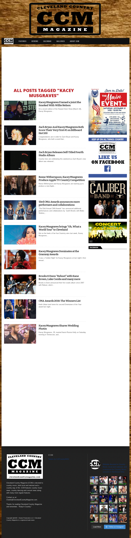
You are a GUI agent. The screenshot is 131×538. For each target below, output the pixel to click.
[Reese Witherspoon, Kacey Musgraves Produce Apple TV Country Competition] (20, 194)
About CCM (74, 41)
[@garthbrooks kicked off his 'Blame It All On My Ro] (104, 499)
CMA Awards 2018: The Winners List (59, 300)
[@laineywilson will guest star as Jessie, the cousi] (94, 518)
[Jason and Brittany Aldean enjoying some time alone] (123, 518)
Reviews (34, 41)
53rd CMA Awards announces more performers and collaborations (59, 203)
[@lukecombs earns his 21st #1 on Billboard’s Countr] (94, 490)
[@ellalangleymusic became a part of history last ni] (104, 480)
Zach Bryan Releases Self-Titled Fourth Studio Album (61, 154)
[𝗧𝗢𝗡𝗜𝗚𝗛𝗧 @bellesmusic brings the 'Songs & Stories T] (123, 490)
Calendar (47, 41)
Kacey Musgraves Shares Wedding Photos (59, 327)
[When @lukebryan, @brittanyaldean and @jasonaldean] (113, 480)
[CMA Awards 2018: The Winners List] (20, 318)
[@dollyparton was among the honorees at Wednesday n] (123, 499)
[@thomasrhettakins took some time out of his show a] (113, 518)
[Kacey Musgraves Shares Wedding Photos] (20, 343)
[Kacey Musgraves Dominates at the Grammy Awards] (20, 268)
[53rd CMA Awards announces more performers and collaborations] (20, 219)
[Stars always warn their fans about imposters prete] (104, 509)
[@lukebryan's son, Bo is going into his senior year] (113, 509)
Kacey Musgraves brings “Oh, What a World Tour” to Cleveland (60, 228)
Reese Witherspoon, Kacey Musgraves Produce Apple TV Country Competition (62, 178)
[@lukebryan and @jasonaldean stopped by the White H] (113, 490)
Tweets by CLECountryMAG (58, 459)
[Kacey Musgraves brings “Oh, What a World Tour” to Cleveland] (20, 244)
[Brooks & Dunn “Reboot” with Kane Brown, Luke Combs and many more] (20, 293)
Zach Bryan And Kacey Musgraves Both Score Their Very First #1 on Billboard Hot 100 (61, 130)
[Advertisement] (65, 66)
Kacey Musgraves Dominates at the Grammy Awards (59, 253)
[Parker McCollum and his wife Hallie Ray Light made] (94, 509)
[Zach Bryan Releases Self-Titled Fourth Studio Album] (20, 169)
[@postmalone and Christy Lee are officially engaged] (123, 509)
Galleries (60, 41)
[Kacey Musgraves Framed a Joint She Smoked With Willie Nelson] (20, 119)
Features (22, 41)
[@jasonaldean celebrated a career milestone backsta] (94, 499)
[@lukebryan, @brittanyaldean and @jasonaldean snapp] (104, 490)
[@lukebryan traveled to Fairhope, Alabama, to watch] (94, 480)
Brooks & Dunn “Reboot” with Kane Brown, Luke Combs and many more (59, 277)
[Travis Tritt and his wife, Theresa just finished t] (104, 518)
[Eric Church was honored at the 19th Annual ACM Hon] (113, 499)
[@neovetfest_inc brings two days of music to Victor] (123, 480)
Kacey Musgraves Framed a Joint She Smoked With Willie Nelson (60, 104)
